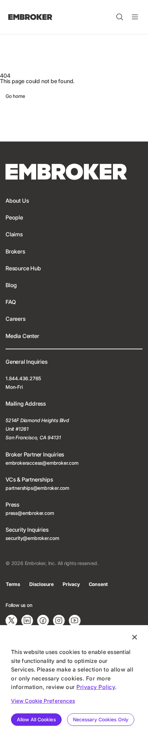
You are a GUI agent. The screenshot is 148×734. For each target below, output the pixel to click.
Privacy (71, 584)
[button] (120, 17)
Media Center (22, 335)
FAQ (10, 301)
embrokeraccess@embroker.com (42, 463)
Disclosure (41, 584)
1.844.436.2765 (23, 378)
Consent (98, 584)
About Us (17, 200)
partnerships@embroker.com (37, 488)
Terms (13, 584)
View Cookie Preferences (43, 701)
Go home (15, 96)
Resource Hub (23, 268)
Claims (14, 234)
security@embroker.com (32, 538)
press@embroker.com (30, 513)
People (14, 217)
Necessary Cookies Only (100, 719)
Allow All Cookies (36, 719)
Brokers (15, 251)
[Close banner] (134, 637)
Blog (11, 285)
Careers (15, 318)
